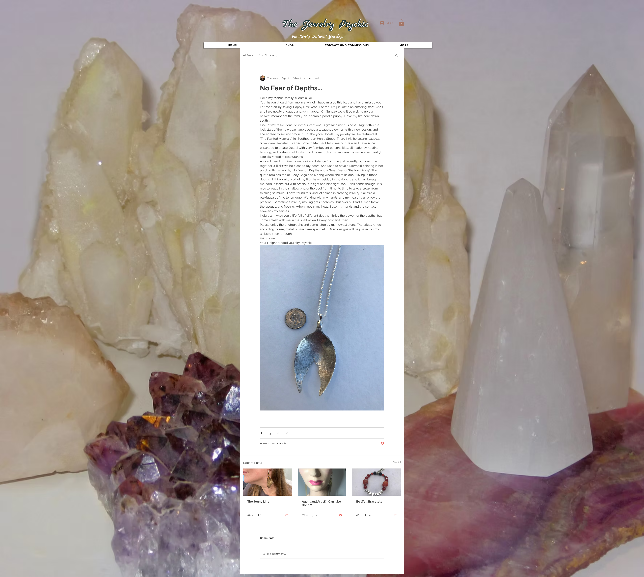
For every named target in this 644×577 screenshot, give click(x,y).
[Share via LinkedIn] (278, 433)
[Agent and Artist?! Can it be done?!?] (322, 482)
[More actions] (382, 78)
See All (397, 462)
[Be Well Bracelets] (376, 482)
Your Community (268, 55)
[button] (401, 22)
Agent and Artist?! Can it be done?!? (321, 503)
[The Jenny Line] (267, 482)
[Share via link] (286, 433)
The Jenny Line (258, 501)
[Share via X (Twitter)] (269, 433)
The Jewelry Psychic (325, 24)
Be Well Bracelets (369, 501)
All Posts (248, 55)
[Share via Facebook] (261, 433)
